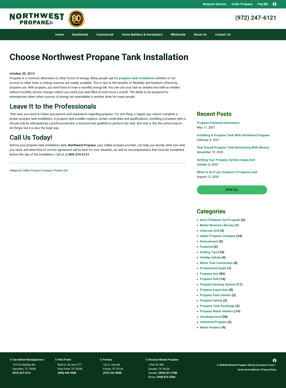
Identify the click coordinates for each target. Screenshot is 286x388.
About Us (200, 34)
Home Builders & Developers (142, 34)
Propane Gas (60, 170)
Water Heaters (210, 327)
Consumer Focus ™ (266, 365)
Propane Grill (209, 279)
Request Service (215, 4)
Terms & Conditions (248, 369)
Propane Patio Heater (215, 295)
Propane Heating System (218, 284)
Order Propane (242, 4)
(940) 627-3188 (167, 372)
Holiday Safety (210, 257)
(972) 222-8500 (112, 372)
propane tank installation (137, 78)
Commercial (104, 34)
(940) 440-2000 (67, 372)
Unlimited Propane (213, 322)
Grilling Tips (208, 252)
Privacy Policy (268, 369)
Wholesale (178, 34)
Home (59, 34)
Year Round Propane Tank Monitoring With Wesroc (233, 147)
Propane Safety (211, 300)
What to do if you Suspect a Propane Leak (227, 172)
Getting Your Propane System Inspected (226, 160)
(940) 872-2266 (166, 377)
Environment (209, 241)
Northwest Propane (235, 365)
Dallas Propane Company (37, 170)
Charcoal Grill (209, 231)
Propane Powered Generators (218, 123)
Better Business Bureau (217, 225)
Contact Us (223, 34)
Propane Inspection (214, 290)
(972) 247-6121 (255, 17)
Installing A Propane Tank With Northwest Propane (233, 135)
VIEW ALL (232, 190)
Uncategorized (210, 317)
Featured (206, 247)
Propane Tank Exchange (217, 306)
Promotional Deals (213, 268)
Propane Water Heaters (217, 311)
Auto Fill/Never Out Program (220, 220)
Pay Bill (263, 4)
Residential (80, 34)
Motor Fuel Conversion (216, 263)
